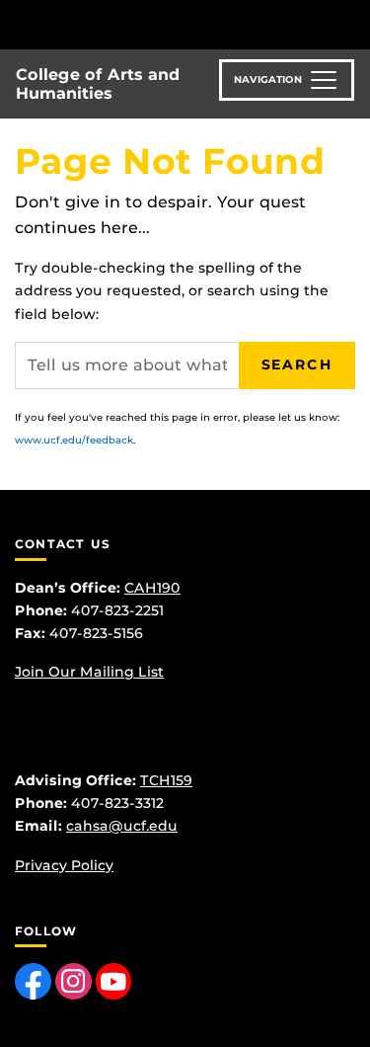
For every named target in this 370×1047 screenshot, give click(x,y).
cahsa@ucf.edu (122, 826)
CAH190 (152, 588)
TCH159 (166, 780)
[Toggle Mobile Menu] (350, 23)
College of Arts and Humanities (98, 84)
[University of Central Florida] (150, 24)
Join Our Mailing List (89, 672)
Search (297, 364)
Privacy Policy (64, 865)
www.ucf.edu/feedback (74, 440)
